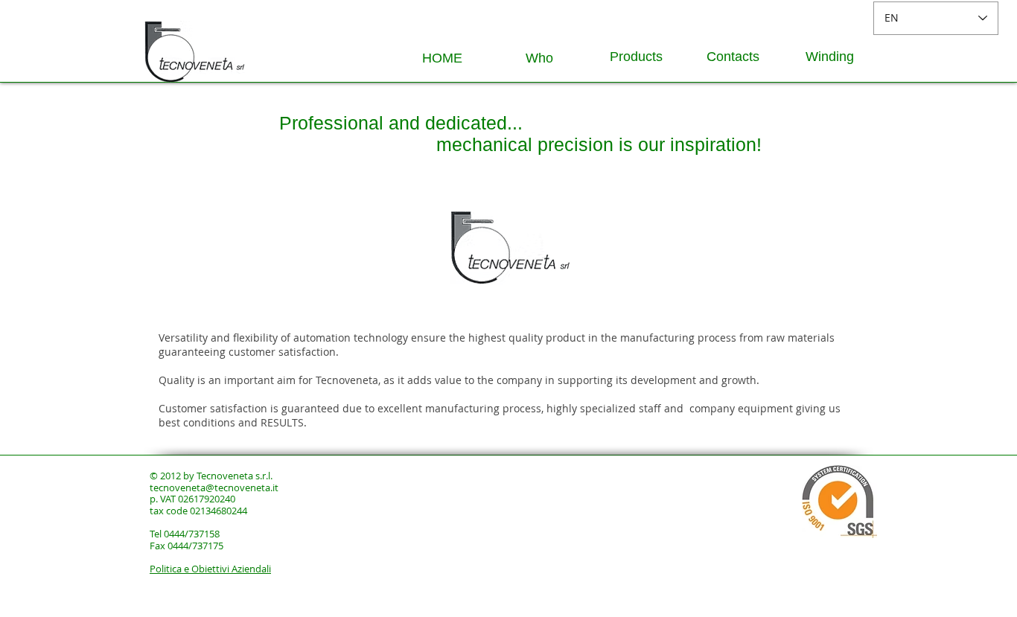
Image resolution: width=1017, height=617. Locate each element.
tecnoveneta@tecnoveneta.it (214, 487)
